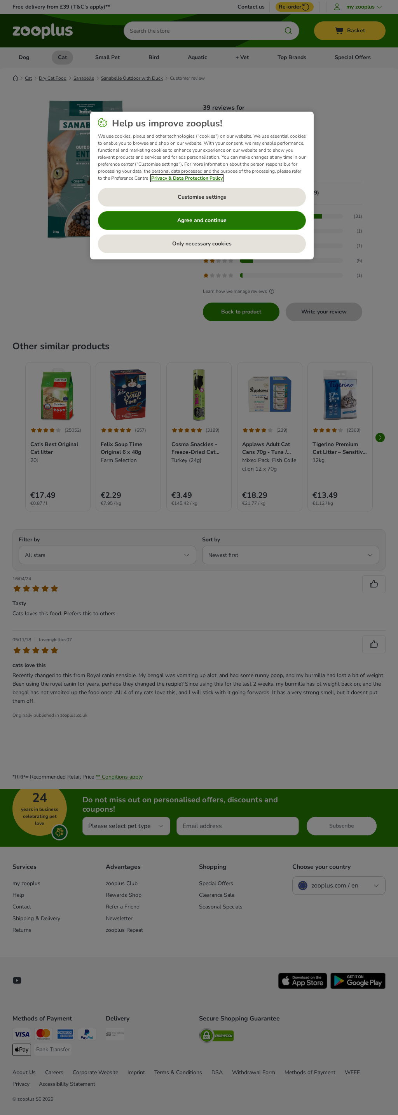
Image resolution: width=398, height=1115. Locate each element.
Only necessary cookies (202, 243)
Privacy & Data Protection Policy (187, 178)
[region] (202, 185)
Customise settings (202, 197)
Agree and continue (202, 220)
